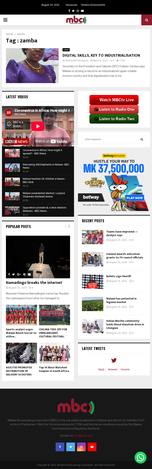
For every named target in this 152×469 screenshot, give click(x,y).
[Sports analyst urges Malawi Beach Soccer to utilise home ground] (21, 315)
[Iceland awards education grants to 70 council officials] (92, 259)
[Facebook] (60, 447)
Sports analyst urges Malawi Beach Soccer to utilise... (21, 333)
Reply (101, 369)
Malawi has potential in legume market (121, 300)
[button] (140, 457)
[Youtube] (92, 447)
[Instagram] (81, 447)
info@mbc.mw (83, 435)
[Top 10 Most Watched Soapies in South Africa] (54, 353)
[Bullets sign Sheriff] (92, 282)
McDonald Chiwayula (77, 60)
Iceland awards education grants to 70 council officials (125, 256)
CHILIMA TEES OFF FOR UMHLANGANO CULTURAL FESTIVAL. (53, 333)
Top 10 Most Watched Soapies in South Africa (54, 369)
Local (66, 50)
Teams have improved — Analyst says (122, 233)
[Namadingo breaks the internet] (38, 257)
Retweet (112, 369)
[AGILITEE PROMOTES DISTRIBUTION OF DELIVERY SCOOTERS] (21, 353)
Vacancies (71, 5)
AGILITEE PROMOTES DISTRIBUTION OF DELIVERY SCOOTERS (19, 371)
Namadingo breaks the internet (34, 282)
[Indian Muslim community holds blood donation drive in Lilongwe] (92, 326)
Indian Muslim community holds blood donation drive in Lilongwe (125, 324)
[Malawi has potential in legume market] (92, 304)
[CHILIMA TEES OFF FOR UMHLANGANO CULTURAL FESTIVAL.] (54, 315)
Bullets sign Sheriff (118, 276)
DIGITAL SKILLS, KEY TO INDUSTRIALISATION (101, 55)
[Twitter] (70, 447)
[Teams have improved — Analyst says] (92, 237)
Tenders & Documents (93, 5)
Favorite (125, 369)
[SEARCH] (142, 139)
